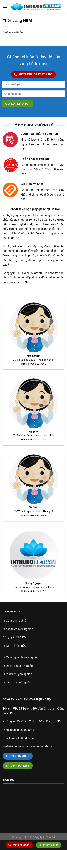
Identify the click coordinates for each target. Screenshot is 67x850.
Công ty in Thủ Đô (14, 637)
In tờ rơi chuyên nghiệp (17, 674)
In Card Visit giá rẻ (14, 620)
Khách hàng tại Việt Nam (13, 32)
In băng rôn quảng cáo (17, 682)
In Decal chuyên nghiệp (18, 665)
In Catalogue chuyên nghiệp (20, 657)
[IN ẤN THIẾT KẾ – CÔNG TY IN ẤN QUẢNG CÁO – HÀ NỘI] (36, 6)
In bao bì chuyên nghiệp (18, 629)
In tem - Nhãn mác (14, 645)
